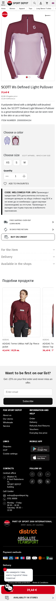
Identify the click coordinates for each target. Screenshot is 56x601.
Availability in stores (25, 598)
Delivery (33, 422)
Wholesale (8, 422)
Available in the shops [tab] (16, 264)
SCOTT (6, 87)
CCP (5, 450)
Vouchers (34, 429)
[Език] (53, 3)
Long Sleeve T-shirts (43, 8)
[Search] (35, 3)
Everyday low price (38, 433)
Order (32, 418)
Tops (30, 8)
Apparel (22, 8)
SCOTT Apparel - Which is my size (36, 155)
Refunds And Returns (40, 425)
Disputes (7, 446)
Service (6, 426)
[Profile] (41, 3)
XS (7, 162)
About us (7, 415)
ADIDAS (5, 339)
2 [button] (29, 77)
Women (12, 8)
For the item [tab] (9, 250)
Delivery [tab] (6, 257)
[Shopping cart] (47, 3)
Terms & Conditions (40, 583)
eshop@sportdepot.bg (17, 495)
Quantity (8, 170)
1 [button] (26, 77)
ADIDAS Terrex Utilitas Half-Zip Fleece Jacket (20, 345)
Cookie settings (10, 453)
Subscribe (28, 401)
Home (3, 8)
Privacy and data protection (19, 583)
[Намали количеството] (7, 176)
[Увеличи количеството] (24, 176)
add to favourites (19, 184)
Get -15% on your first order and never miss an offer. (28, 377)
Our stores (8, 419)
